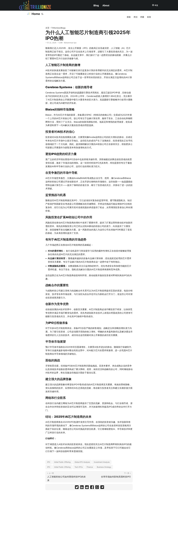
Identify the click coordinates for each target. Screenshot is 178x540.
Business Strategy (104, 467)
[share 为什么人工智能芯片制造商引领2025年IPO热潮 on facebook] (92, 487)
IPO (48, 462)
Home (36, 14)
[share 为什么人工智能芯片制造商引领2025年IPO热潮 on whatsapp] (97, 487)
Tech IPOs (79, 467)
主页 (47, 28)
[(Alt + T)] (42, 14)
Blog (96, 5)
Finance (90, 467)
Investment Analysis (102, 462)
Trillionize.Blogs (58, 28)
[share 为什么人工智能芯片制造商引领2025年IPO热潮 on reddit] (87, 487)
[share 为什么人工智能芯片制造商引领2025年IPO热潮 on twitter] (77, 487)
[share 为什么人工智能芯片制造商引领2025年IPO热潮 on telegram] (102, 487)
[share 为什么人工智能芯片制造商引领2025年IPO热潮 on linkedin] (82, 487)
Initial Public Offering (62, 462)
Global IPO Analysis (82, 462)
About (105, 5)
